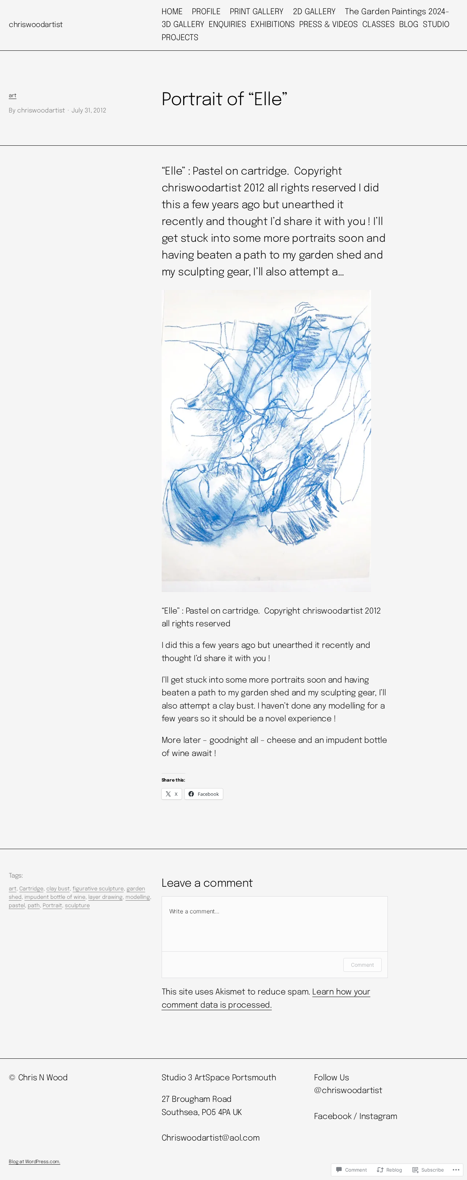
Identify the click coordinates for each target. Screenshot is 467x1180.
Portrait (52, 905)
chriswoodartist (36, 25)
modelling (138, 897)
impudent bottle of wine (54, 897)
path (34, 905)
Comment (362, 965)
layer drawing (105, 897)
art (12, 95)
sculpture (77, 905)
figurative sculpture (98, 888)
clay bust (58, 888)
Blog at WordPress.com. (34, 1162)
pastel (17, 905)
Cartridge (31, 888)
